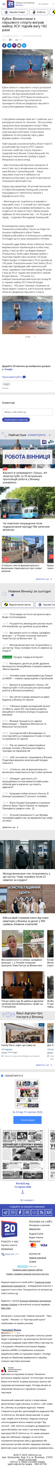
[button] (4, 4)
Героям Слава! (17, 12)
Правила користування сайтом (28, 1269)
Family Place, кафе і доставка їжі (18, 1045)
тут (16, 1293)
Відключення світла (20, 604)
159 (18, 40)
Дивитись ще (44, 579)
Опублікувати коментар (16, 419)
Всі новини (43, 4)
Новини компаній (37, 1257)
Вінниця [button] (19, 5)
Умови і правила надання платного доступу (27, 1274)
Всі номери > (27, 1200)
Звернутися (34, 1229)
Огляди (32, 1261)
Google (8, 369)
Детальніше (7, 1248)
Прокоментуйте (14, 377)
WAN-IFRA (6, 1308)
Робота (41, 12)
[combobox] (38, 435)
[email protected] (27, 1459)
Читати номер (27, 1120)
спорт (6, 384)
